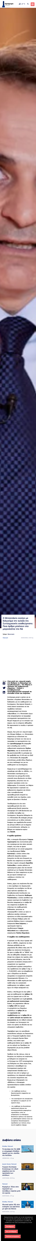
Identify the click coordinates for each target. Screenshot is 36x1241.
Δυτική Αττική (6, 1164)
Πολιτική (5, 638)
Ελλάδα (4, 1146)
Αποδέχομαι (10, 1226)
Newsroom (11, 634)
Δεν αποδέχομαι (11, 1231)
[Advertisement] (18, 659)
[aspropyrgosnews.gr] (7, 7)
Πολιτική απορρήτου (12, 1236)
